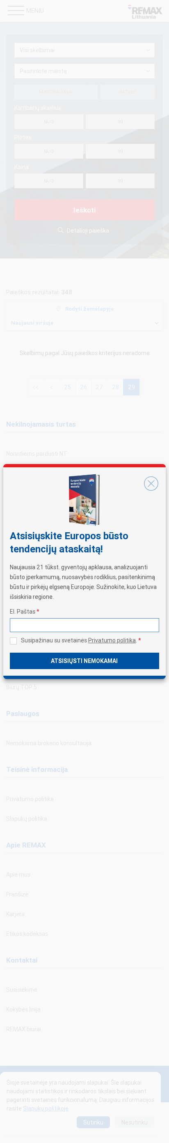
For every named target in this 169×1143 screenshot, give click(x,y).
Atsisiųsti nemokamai (84, 661)
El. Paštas (24, 611)
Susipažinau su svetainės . (81, 640)
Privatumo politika (112, 640)
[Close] (151, 483)
